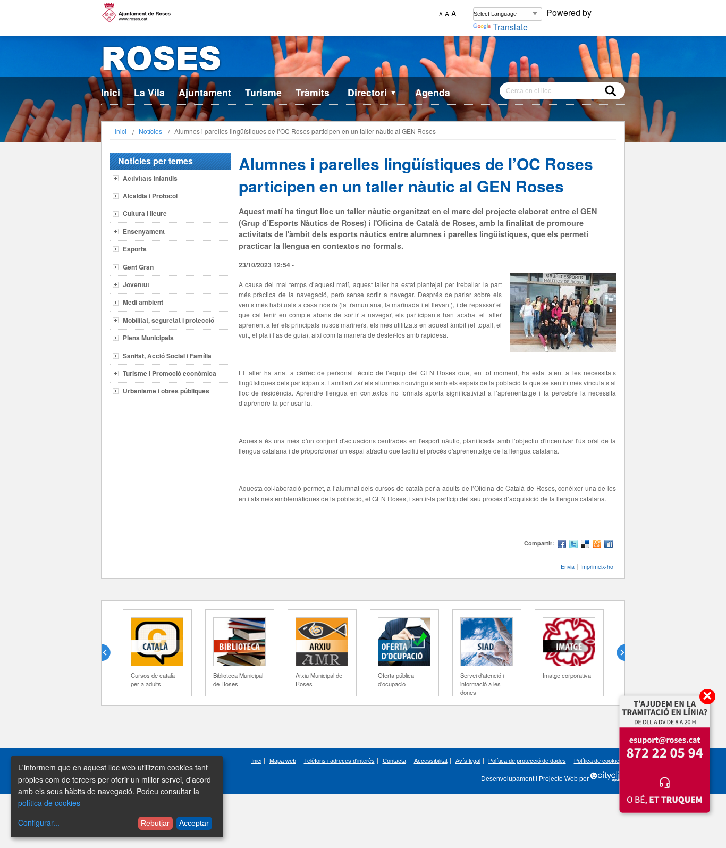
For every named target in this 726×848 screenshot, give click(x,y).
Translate (510, 27)
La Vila (149, 92)
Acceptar (194, 823)
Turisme (263, 92)
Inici (110, 92)
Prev (110, 652)
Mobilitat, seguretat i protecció (168, 320)
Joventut (136, 284)
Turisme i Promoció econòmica (169, 373)
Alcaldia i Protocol (150, 195)
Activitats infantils (150, 178)
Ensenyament (144, 231)
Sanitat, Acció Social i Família (167, 355)
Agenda (432, 92)
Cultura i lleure (145, 213)
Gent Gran (138, 267)
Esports (135, 249)
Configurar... (39, 822)
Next (616, 652)
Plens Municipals (148, 337)
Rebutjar (155, 823)
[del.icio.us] (585, 545)
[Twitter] (573, 545)
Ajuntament (205, 92)
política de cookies (49, 802)
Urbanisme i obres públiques (166, 391)
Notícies (150, 131)
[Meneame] (597, 545)
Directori (372, 92)
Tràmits (313, 92)
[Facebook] (562, 545)
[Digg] (608, 545)
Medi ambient (143, 302)
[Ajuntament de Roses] (363, 60)
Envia (568, 566)
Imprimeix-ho (596, 566)
